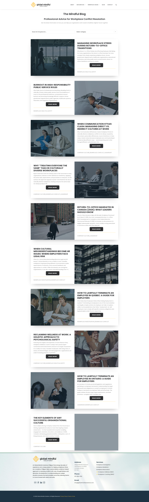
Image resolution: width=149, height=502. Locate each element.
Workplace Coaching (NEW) (106, 474)
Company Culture (83, 152)
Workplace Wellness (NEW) (106, 472)
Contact (110, 4)
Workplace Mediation (102, 467)
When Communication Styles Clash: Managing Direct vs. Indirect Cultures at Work (94, 126)
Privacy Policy (63, 496)
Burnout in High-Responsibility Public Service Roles (52, 86)
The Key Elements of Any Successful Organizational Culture (50, 420)
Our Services (80, 4)
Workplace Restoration (103, 469)
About (72, 4)
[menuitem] (72, 5)
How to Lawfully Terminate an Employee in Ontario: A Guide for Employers (95, 379)
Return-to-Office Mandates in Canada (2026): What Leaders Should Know (95, 210)
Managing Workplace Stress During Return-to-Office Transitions (94, 46)
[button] (116, 5)
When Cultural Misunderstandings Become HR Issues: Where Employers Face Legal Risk (52, 252)
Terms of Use (71, 496)
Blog (103, 4)
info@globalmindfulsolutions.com (84, 482)
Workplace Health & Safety (86, 72)
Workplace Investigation (42, 280)
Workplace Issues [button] (93, 4)
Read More (96, 65)
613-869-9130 (78, 476)
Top (145, 498)
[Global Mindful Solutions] (40, 4)
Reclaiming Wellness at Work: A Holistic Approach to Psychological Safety (52, 337)
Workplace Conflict (97, 152)
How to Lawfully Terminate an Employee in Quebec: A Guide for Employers (95, 295)
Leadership (108, 152)
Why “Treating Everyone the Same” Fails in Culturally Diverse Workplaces (50, 168)
